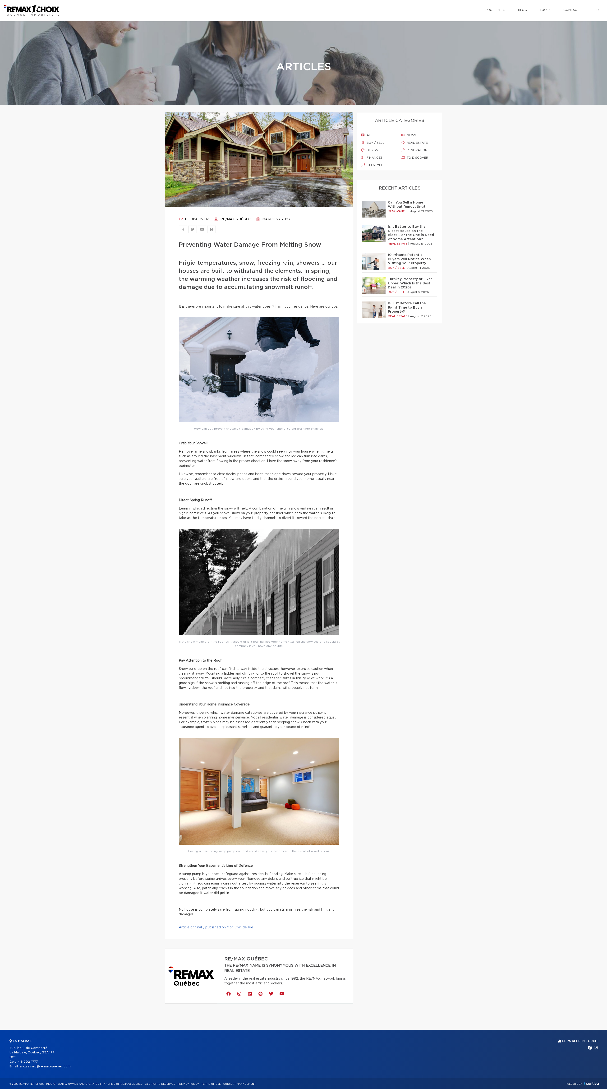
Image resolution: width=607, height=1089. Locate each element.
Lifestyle (374, 165)
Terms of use (211, 1084)
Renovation (417, 150)
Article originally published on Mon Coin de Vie (216, 927)
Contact (571, 10)
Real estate (417, 142)
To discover (196, 219)
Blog (522, 10)
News (411, 135)
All (369, 135)
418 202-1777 (28, 1061)
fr (597, 10)
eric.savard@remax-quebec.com (45, 1066)
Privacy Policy (188, 1084)
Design (372, 150)
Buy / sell (375, 142)
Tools (545, 10)
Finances (374, 157)
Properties (495, 10)
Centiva (591, 1083)
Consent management (239, 1084)
